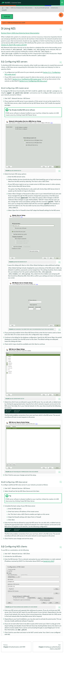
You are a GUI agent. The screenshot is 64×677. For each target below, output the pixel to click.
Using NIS (4, 10)
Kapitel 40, (48, 561)
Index (7, 7)
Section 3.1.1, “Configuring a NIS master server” (27, 79)
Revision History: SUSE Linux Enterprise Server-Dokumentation (20, 33)
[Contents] (61, 15)
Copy (60, 410)
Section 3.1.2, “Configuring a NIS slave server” (33, 81)
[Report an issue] (61, 30)
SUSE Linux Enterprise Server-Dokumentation (22, 7)
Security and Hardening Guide (42, 7)
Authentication (54, 7)
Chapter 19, (14, 45)
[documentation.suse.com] (3, 8)
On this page (7, 16)
